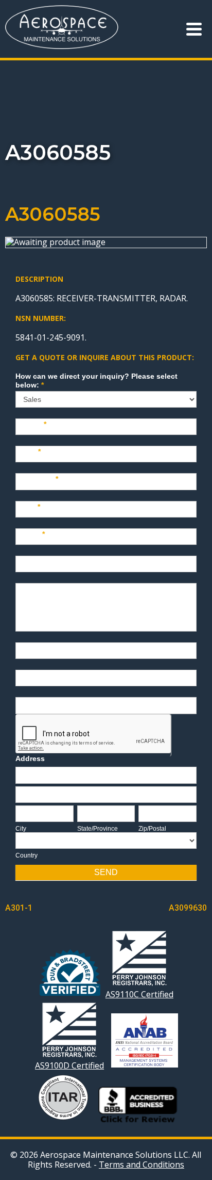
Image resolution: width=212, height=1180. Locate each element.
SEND (106, 872)
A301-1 (18, 908)
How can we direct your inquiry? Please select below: (96, 380)
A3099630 (188, 908)
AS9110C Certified (139, 994)
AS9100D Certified (69, 1065)
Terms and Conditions (141, 1164)
